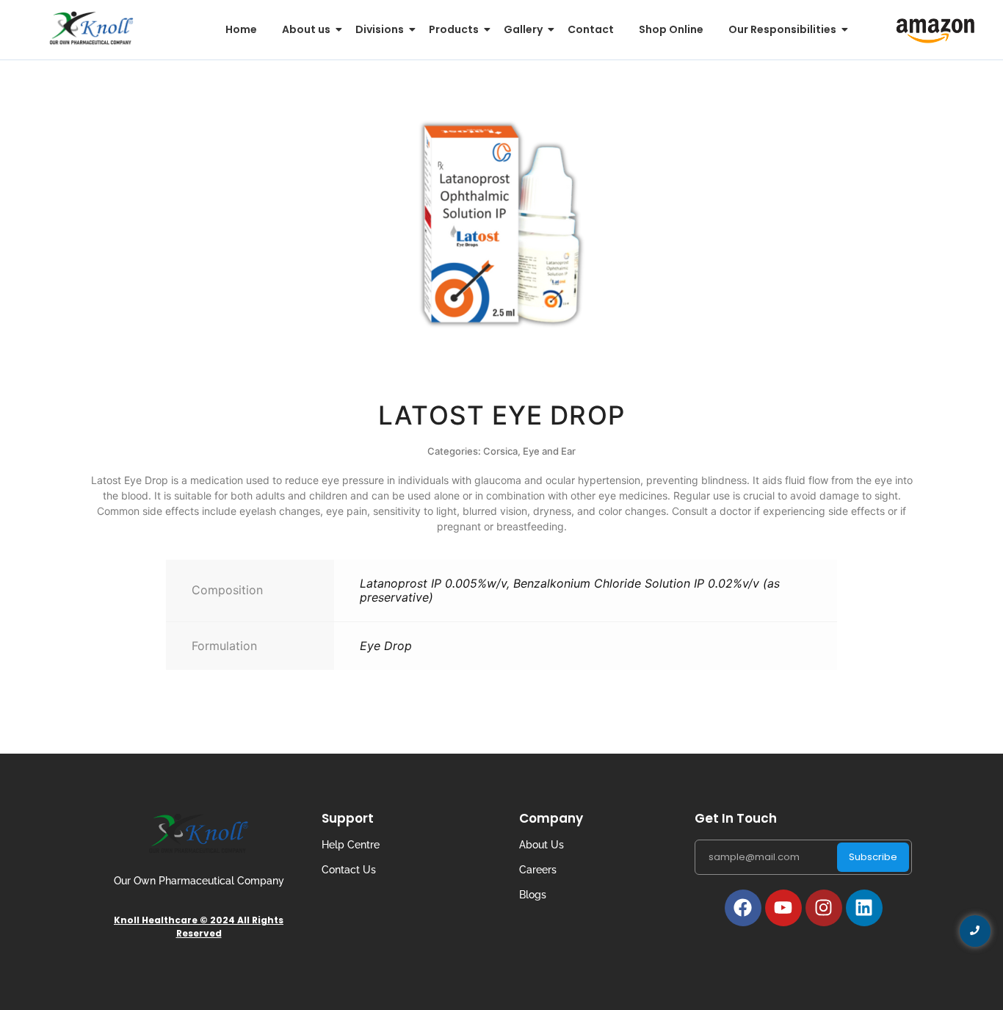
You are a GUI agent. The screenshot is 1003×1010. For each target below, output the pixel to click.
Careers (538, 870)
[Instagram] (823, 908)
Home (241, 29)
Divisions (379, 29)
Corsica (500, 451)
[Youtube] (783, 908)
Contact (591, 29)
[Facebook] (743, 908)
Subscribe (873, 857)
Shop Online (671, 29)
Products (454, 29)
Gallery (523, 29)
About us (306, 29)
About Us (541, 845)
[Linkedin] (864, 908)
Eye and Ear (549, 451)
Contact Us (349, 870)
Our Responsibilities (782, 29)
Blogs (532, 895)
